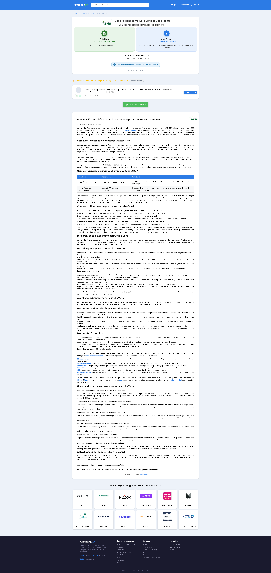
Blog (144, 552)
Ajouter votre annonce (135, 70)
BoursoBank (81, 366)
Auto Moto (120, 550)
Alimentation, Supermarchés (126, 544)
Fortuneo (80, 368)
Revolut (171, 380)
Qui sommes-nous (149, 555)
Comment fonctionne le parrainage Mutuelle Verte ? (136, 64)
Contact (171, 550)
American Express (84, 372)
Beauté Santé (121, 555)
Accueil (76, 13)
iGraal (79, 380)
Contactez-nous (143, 474)
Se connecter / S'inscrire (190, 5)
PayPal (179, 380)
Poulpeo (87, 380)
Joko (121, 380)
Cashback (120, 560)
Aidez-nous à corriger (143, 58)
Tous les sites (147, 547)
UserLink (78, 90)
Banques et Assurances (128, 130)
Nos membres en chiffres (151, 558)
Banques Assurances (88, 13)
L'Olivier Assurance (84, 363)
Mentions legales (175, 547)
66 (79, 96)
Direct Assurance (84, 359)
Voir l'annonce (190, 92)
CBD (118, 563)
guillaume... (78, 94)
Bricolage (120, 558)
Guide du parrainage (150, 550)
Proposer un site (174, 544)
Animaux (120, 547)
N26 (78, 370)
